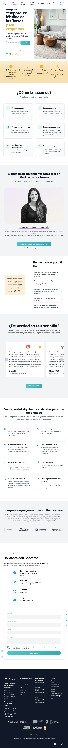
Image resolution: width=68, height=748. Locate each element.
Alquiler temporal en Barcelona (40, 686)
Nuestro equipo (32, 3)
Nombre (9, 613)
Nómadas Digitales (24, 684)
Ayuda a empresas (55, 684)
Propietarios (23, 682)
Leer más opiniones (34, 385)
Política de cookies (55, 698)
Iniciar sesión (62, 3)
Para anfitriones (23, 3)
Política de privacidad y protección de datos (56, 696)
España (6, 4)
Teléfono (10, 629)
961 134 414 (23, 592)
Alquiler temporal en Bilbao (40, 696)
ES (54, 2)
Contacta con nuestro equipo (56, 681)
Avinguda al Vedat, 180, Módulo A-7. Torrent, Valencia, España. (10, 715)
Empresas (22, 680)
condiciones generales (25, 647)
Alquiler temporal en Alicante (40, 693)
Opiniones (41, 3)
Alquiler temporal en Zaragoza (40, 700)
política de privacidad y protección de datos (44, 647)
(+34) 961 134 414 (7, 709)
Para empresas (14, 3)
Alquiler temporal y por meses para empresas (10, 685)
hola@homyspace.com (26, 601)
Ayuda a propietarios (56, 686)
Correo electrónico (12, 621)
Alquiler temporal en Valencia (40, 690)
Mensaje (9, 637)
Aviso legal (53, 691)
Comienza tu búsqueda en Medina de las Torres (34, 244)
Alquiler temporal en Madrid (40, 683)
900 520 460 (14, 709)
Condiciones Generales (57, 693)
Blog (48, 3)
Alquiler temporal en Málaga (40, 703)
